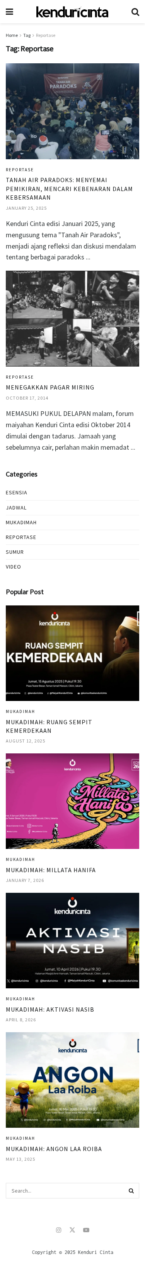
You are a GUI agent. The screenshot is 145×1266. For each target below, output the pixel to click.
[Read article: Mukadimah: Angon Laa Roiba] (72, 1080)
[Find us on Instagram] (58, 1230)
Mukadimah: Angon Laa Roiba (54, 1149)
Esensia (16, 492)
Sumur (15, 551)
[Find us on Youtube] (86, 1230)
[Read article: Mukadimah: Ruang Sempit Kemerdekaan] (72, 653)
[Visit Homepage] (72, 11)
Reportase (45, 35)
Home (12, 35)
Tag (27, 35)
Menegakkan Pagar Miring (50, 387)
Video (13, 566)
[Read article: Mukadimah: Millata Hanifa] (72, 801)
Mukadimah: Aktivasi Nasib (50, 1009)
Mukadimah (21, 522)
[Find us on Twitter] (72, 1230)
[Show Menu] (9, 11)
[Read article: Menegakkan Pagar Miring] (72, 319)
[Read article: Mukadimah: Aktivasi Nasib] (72, 941)
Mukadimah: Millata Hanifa (51, 870)
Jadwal (16, 507)
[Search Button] (135, 11)
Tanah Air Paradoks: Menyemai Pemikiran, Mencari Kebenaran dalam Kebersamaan (69, 188)
